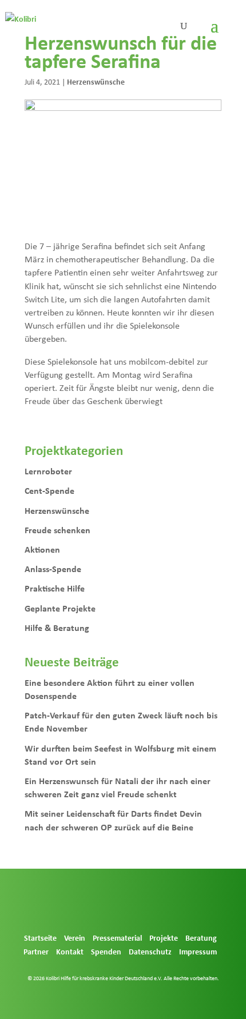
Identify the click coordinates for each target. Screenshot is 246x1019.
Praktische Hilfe (55, 588)
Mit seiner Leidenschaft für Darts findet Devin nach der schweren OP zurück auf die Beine (113, 820)
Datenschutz (150, 951)
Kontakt (70, 951)
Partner (36, 951)
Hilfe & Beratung (57, 627)
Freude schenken (57, 530)
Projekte (163, 937)
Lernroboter (48, 471)
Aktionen (42, 549)
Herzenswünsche (96, 81)
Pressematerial (117, 937)
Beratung (201, 937)
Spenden (106, 951)
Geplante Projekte (60, 608)
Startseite (40, 937)
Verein (74, 937)
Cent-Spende (49, 490)
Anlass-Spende (53, 568)
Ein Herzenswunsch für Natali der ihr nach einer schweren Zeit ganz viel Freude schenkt (118, 787)
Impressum (198, 951)
